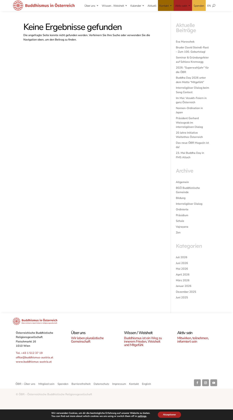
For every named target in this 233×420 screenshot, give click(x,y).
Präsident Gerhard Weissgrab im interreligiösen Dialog (189, 122)
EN (209, 6)
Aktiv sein (181, 6)
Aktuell (152, 6)
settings (142, 416)
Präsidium (182, 215)
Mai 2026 (182, 269)
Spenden (199, 6)
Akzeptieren (169, 414)
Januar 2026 (183, 286)
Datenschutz (101, 384)
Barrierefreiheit (81, 384)
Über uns (89, 6)
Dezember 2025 (186, 292)
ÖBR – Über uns (25, 384)
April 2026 (183, 274)
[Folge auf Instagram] (205, 382)
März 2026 (183, 280)
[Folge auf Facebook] (197, 382)
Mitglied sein (46, 384)
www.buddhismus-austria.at (34, 362)
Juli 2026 (181, 257)
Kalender (135, 6)
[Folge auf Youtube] (213, 382)
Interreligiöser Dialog (189, 204)
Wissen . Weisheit (113, 6)
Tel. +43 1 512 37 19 (29, 353)
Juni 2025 (182, 297)
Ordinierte (182, 209)
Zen (178, 232)
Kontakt (164, 6)
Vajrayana (182, 227)
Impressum (119, 384)
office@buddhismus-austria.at (34, 357)
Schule (180, 221)
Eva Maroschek (185, 42)
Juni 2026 (182, 263)
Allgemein (182, 182)
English (146, 384)
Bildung (180, 198)
